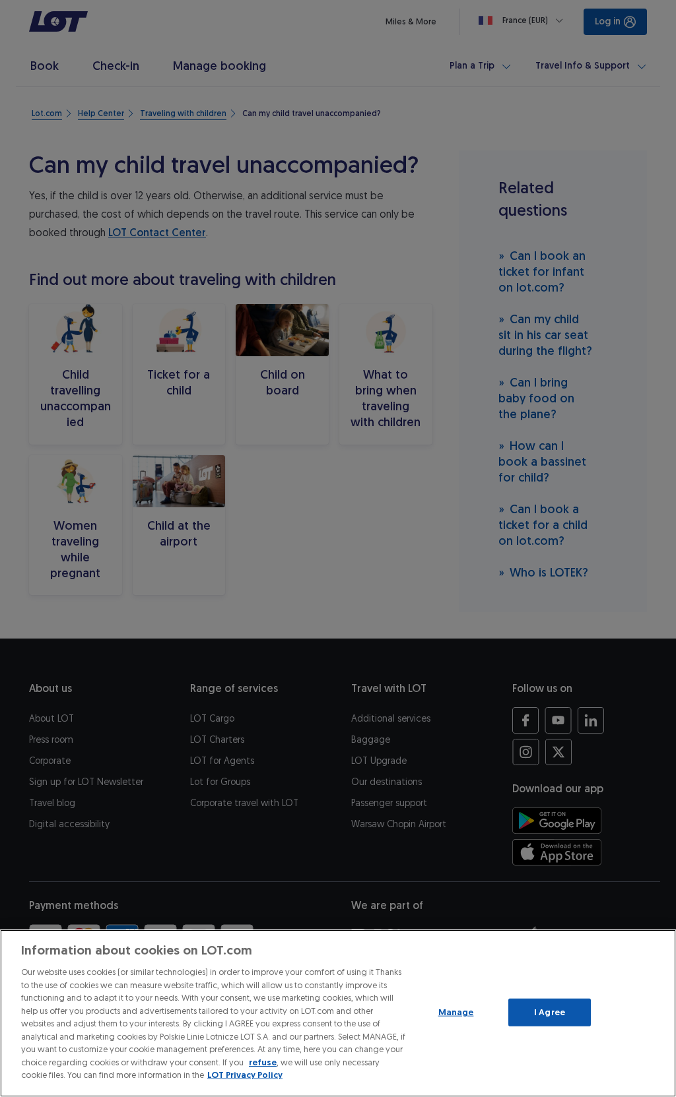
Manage (456, 1012)
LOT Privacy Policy (245, 1075)
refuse (263, 1062)
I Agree (549, 1012)
